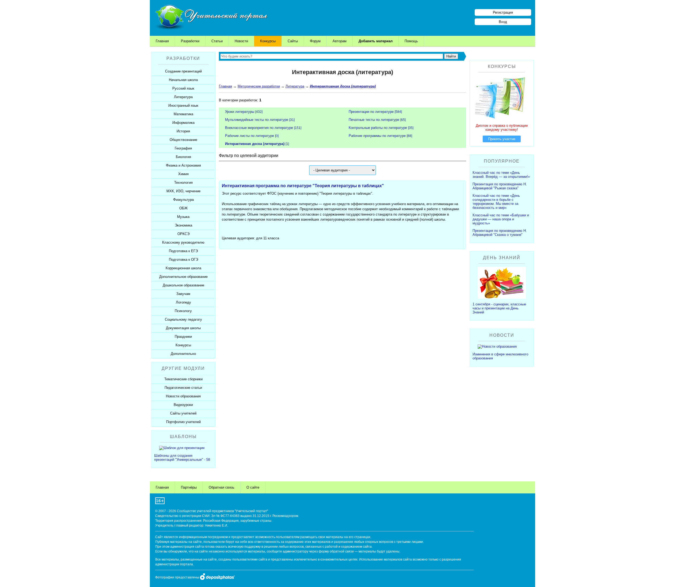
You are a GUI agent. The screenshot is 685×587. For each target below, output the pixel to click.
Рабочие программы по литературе (377, 136)
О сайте (252, 487)
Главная (162, 41)
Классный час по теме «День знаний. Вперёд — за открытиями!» (501, 175)
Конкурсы (268, 41)
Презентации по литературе (371, 112)
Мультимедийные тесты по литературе (256, 120)
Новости (241, 41)
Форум (315, 41)
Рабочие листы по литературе (249, 136)
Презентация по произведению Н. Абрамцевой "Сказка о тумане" (500, 233)
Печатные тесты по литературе (374, 120)
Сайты (293, 41)
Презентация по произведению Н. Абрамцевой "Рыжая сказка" (500, 186)
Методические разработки (259, 86)
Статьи (217, 41)
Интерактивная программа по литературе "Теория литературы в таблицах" (303, 185)
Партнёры (189, 487)
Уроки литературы (239, 112)
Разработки (190, 41)
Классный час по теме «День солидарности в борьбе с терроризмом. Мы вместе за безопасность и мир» (496, 202)
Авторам (340, 41)
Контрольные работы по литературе (378, 128)
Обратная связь (221, 487)
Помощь (411, 41)
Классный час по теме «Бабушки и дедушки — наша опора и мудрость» (501, 219)
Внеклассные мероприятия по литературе (259, 128)
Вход (503, 22)
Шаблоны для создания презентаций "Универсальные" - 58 (182, 458)
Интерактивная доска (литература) (254, 144)
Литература (295, 86)
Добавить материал (376, 41)
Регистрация (503, 12)
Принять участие (501, 139)
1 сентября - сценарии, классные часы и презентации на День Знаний (499, 308)
